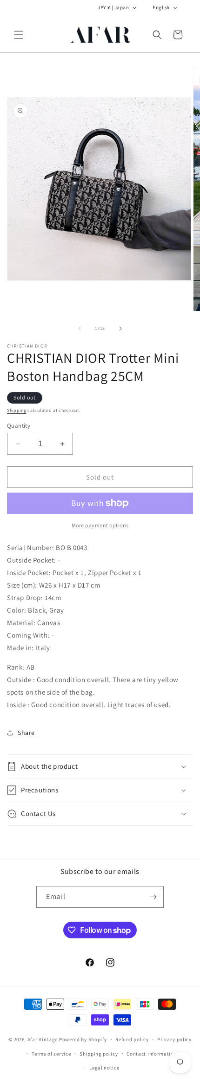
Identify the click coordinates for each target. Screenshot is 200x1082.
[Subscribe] (153, 897)
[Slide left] (79, 328)
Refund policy (131, 1039)
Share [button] (26, 732)
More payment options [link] (100, 525)
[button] (18, 35)
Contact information (152, 1053)
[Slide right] (120, 328)
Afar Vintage (42, 1039)
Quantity (18, 426)
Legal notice (104, 1067)
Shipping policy (99, 1053)
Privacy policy (174, 1039)
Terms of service (51, 1053)
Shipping (17, 410)
